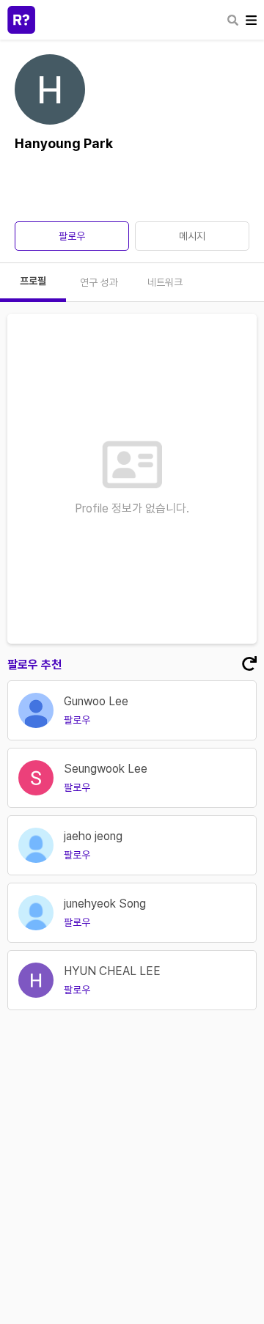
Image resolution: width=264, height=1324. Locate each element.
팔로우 (72, 236)
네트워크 (165, 282)
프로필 (33, 281)
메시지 (192, 236)
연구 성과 (99, 282)
